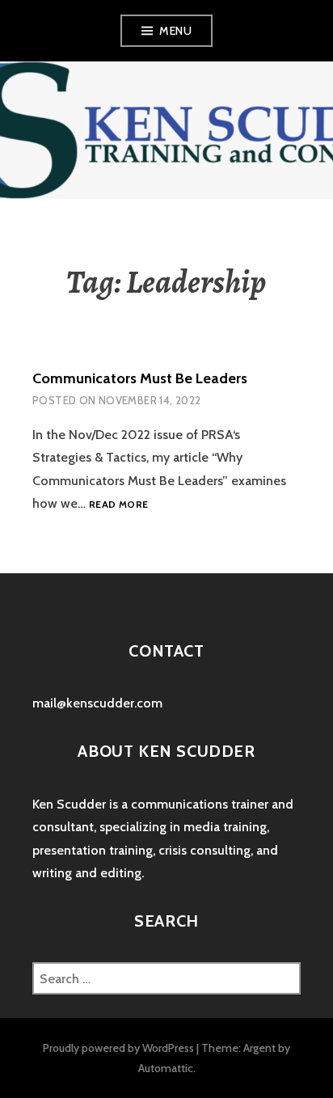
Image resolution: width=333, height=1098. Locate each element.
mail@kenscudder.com (97, 703)
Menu (175, 30)
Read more (118, 505)
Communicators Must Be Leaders (139, 378)
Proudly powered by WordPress (118, 1048)
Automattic (165, 1068)
